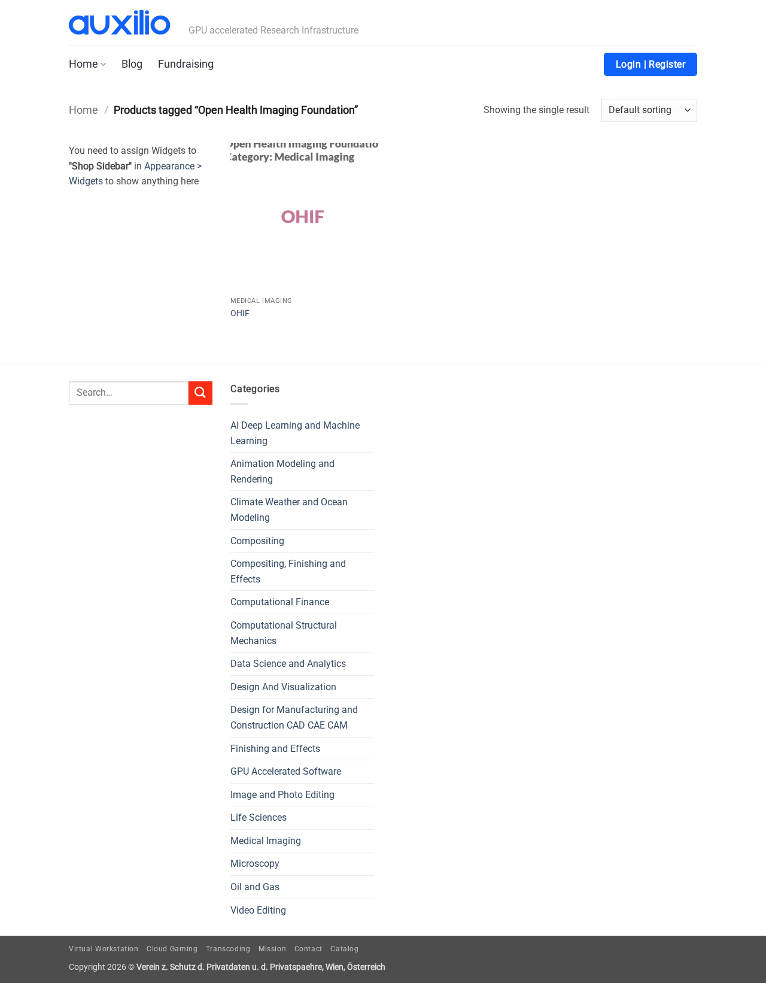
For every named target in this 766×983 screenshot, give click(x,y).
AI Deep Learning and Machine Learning (295, 433)
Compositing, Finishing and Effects (288, 571)
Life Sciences (258, 817)
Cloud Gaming (172, 949)
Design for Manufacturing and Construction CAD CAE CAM (294, 717)
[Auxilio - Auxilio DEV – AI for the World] (120, 22)
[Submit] (200, 393)
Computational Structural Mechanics (283, 633)
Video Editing (258, 910)
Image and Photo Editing (282, 794)
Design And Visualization (283, 687)
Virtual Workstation (104, 949)
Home (83, 64)
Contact (308, 949)
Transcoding (228, 949)
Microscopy (254, 863)
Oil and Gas (254, 887)
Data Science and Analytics (288, 663)
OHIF (240, 313)
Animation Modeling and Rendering (282, 471)
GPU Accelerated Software (285, 771)
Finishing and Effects (275, 748)
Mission (272, 949)
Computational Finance (279, 602)
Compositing (257, 541)
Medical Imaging (265, 841)
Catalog (344, 949)
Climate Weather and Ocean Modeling (289, 509)
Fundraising (186, 64)
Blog (131, 64)
